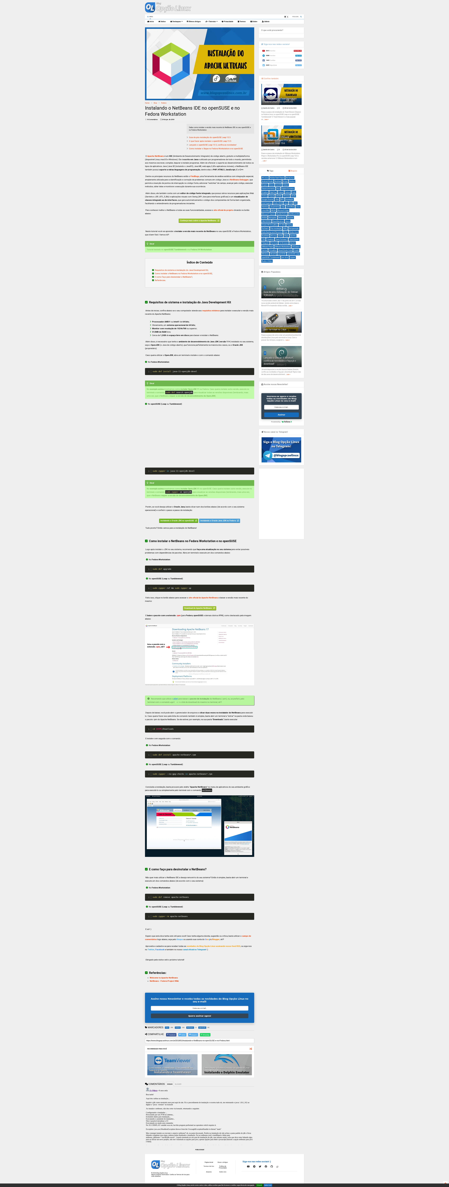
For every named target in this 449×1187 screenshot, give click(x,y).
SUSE (280, 236)
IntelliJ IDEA (278, 203)
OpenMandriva (278, 221)
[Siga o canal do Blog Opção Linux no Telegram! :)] (281, 462)
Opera (287, 221)
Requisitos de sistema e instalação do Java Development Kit (181, 270)
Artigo (285, 181)
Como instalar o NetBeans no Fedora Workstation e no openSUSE (183, 273)
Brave (272, 185)
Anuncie (209, 1172)
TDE (263, 239)
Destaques (176, 21)
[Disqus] (199, 1116)
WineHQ (273, 254)
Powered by (276, 422)
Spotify (293, 236)
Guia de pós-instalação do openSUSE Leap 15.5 (210, 137)
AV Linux (265, 178)
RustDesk (265, 236)
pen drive (285, 257)
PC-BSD (282, 225)
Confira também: (271, 78)
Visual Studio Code (285, 250)
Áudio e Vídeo (267, 261)
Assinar (281, 415)
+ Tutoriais (211, 21)
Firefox (264, 196)
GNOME (279, 196)
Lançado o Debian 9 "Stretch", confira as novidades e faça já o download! (280, 360)
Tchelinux (270, 239)
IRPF (282, 199)
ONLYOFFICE (266, 221)
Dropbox (265, 192)
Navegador (273, 218)
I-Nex (277, 199)
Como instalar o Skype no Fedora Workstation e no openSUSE (216, 148)
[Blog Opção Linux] (168, 11)
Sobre (254, 21)
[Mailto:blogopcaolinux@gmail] (277, 1166)
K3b (290, 203)
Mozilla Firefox (281, 214)
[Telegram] (254, 1166)
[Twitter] (260, 1166)
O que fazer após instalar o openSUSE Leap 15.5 (210, 141)
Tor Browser (283, 243)
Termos (242, 21)
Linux (298, 207)
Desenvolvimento (268, 189)
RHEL (285, 228)
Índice (163, 21)
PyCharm (265, 228)
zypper (292, 257)
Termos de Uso (209, 1166)
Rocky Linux (293, 232)
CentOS (278, 185)
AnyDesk (278, 181)
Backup (292, 181)
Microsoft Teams (268, 214)
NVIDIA (264, 218)
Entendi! (259, 1185)
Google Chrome (267, 199)
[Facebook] (266, 1166)
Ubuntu (292, 243)
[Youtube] (248, 1166)
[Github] (272, 1166)
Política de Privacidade (223, 1167)
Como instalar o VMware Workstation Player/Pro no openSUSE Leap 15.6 (277, 140)
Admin (266, 21)
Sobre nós (222, 1172)
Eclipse (280, 192)
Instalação (289, 199)
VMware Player (267, 247)
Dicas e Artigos (223, 1162)
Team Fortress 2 (281, 239)
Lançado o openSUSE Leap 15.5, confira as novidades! (212, 145)
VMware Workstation (282, 247)
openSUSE (282, 254)
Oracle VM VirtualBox (269, 225)
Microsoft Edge (283, 210)
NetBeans (282, 218)
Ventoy (264, 250)
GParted (286, 196)
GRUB (293, 196)
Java (286, 203)
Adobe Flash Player (277, 178)
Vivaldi (296, 250)
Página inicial (209, 1162)
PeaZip (289, 225)
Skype (286, 236)
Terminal (274, 243)
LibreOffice (290, 207)
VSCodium (296, 247)
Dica (155, 103)
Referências (160, 280)
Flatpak (271, 196)
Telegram (265, 243)
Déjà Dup (273, 192)
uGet (175, 699)
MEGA (273, 210)
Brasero (265, 185)
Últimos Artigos (194, 21)
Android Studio (267, 181)
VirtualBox (273, 250)
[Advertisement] (199, 435)
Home (147, 103)
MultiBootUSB (294, 214)
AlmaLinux (290, 178)
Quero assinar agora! (199, 1016)
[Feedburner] (242, 1166)
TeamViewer (294, 239)
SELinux (274, 236)
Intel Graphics (267, 203)
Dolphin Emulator (287, 189)
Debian (285, 185)
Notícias (290, 218)
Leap (283, 207)
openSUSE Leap (293, 254)
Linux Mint (265, 210)
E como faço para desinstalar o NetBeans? (173, 277)
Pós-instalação (276, 228)
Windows (265, 254)
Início (151, 21)
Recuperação (294, 228)
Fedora (163, 103)
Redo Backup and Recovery (272, 232)
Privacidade (228, 21)
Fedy (293, 192)
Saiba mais (268, 1185)
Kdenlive (265, 207)
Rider (286, 232)
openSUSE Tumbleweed (271, 257)
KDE (295, 203)
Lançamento (274, 207)
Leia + (266, 119)
